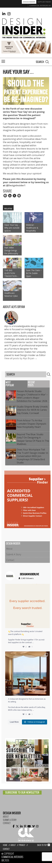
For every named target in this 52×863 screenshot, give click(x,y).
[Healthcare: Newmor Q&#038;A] (12, 285)
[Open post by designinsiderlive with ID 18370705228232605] (27, 606)
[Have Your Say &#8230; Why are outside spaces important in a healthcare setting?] (12, 217)
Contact (10, 560)
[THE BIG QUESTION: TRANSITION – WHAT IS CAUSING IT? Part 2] (12, 263)
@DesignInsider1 (15, 185)
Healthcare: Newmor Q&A (11, 294)
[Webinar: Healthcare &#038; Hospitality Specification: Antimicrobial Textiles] (34, 217)
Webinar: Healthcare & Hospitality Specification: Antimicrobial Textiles (32, 228)
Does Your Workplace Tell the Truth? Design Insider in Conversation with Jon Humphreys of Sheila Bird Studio (32, 456)
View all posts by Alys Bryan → (20, 358)
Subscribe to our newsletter (22, 792)
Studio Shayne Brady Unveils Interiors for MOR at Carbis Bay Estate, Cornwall (32, 410)
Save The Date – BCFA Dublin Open (34, 273)
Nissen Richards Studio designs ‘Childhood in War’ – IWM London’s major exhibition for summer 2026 (32, 396)
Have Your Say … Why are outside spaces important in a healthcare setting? (12, 228)
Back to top (42, 845)
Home (5, 845)
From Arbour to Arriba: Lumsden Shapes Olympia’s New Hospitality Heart (31, 423)
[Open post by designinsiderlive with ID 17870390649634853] (27, 673)
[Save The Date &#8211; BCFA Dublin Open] (34, 263)
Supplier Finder (44, 2)
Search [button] (47, 62)
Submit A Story (13, 554)
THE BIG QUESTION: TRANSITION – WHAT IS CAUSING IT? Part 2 (11, 273)
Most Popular (10, 384)
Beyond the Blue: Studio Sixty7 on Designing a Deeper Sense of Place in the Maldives (33, 439)
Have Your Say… (18, 72)
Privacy (22, 845)
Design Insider (29, 2)
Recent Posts (31, 384)
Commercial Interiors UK (40, 5)
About (9, 548)
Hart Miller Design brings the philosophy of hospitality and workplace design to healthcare (11, 250)
